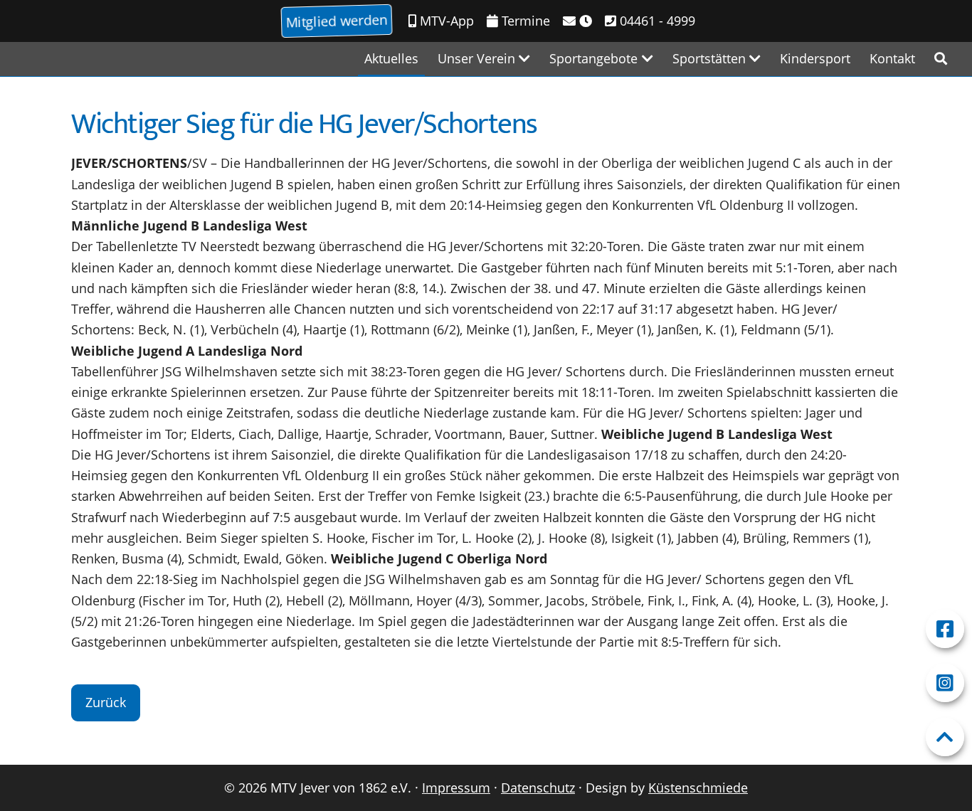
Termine (524, 20)
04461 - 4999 (655, 20)
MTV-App (445, 20)
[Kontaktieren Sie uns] (577, 21)
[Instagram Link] (945, 683)
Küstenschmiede (698, 787)
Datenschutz (538, 787)
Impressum (456, 787)
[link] (940, 58)
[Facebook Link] (945, 629)
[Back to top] (945, 737)
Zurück (105, 702)
